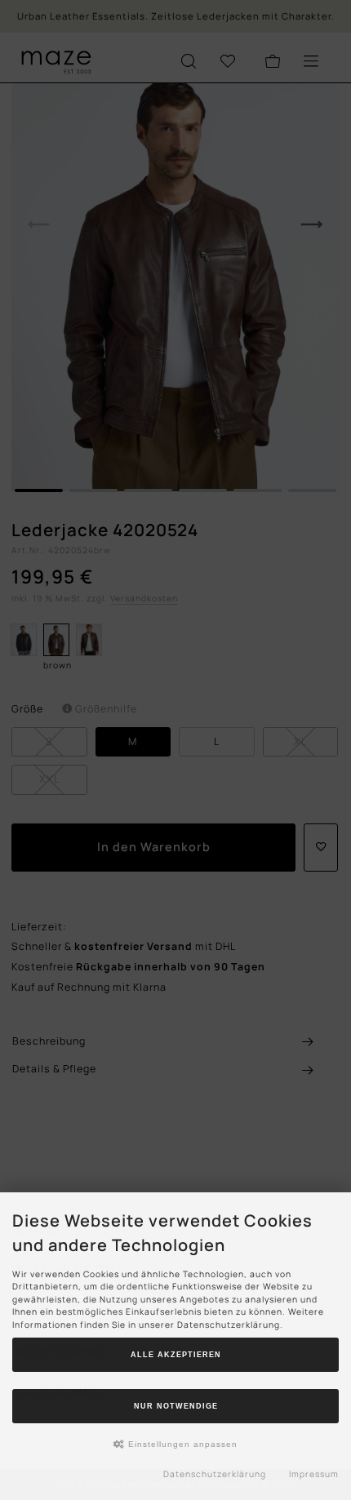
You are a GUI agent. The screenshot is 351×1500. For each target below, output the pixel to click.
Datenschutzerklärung (214, 1474)
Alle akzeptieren (176, 1355)
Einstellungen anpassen (181, 1444)
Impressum (314, 1474)
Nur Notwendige (176, 1406)
